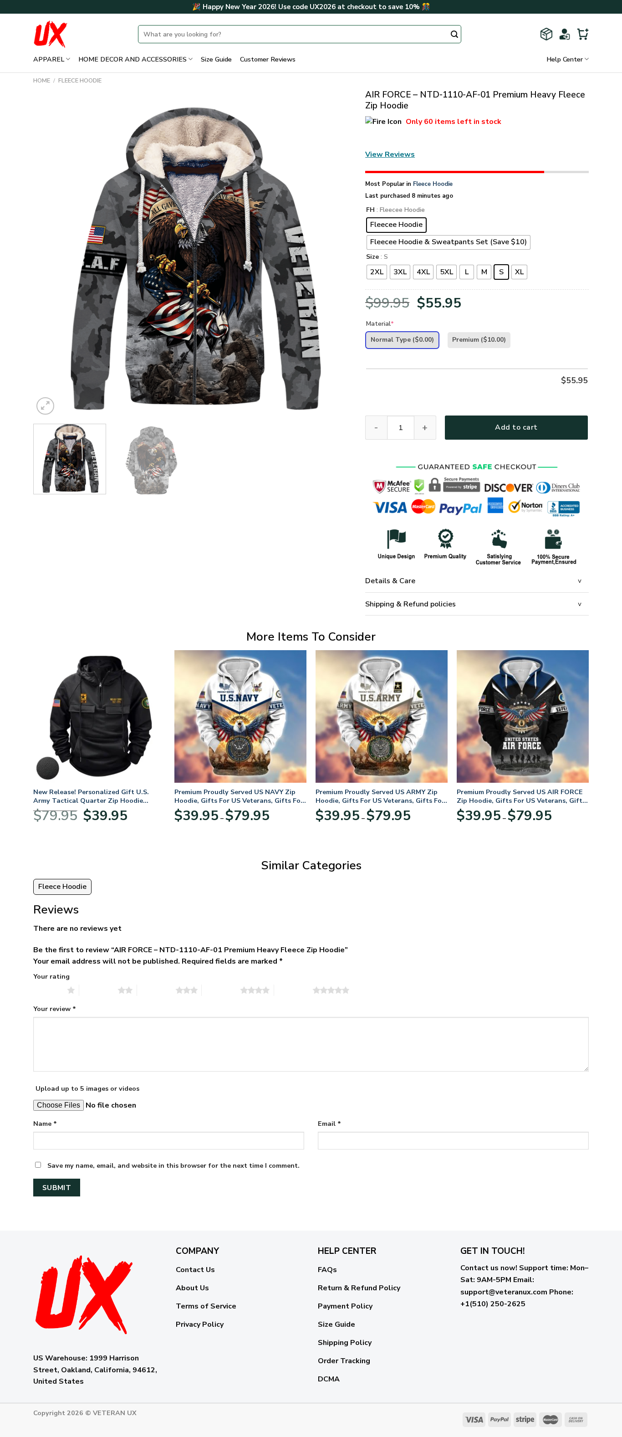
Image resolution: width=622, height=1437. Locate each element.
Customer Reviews (268, 59)
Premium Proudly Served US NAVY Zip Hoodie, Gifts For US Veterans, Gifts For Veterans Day (238, 796)
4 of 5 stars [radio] (221, 990)
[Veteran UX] (78, 34)
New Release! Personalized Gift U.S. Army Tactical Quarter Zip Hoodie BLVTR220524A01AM (91, 796)
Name (45, 1123)
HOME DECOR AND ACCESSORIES (132, 59)
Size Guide (216, 59)
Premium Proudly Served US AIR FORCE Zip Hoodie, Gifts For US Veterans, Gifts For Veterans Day (521, 796)
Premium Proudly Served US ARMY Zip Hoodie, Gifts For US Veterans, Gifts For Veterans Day (380, 796)
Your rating (51, 976)
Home (41, 81)
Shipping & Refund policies (410, 604)
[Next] (334, 258)
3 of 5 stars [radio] (156, 990)
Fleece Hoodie (80, 81)
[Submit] (454, 35)
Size (372, 257)
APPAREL (48, 59)
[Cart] (583, 34)
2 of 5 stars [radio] (98, 990)
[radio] (396, 225)
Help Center (564, 59)
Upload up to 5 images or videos (87, 1088)
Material (380, 323)
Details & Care (390, 581)
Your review (54, 1008)
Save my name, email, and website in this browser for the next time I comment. (173, 1165)
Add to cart (516, 427)
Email (329, 1123)
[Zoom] (45, 406)
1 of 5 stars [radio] (48, 990)
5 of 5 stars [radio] (293, 990)
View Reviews (390, 154)
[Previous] (51, 258)
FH (370, 210)
